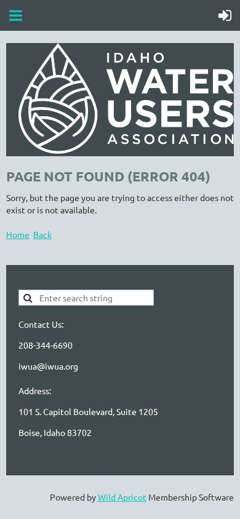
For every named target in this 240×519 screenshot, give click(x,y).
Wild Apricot (122, 496)
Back (42, 234)
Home (18, 234)
